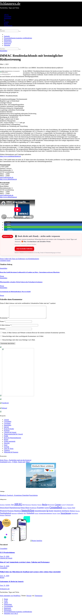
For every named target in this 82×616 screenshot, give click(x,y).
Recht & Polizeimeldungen (12, 438)
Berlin (6, 24)
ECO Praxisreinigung (7, 552)
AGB (6, 601)
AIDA (6, 602)
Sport (5, 445)
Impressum (7, 43)
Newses (28, 595)
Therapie (54, 513)
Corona (6, 22)
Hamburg (65, 507)
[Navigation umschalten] (1, 29)
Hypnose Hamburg (14, 511)
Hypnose (3, 511)
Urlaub (58, 513)
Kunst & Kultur (9, 429)
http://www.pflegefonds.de (8, 179)
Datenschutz (8, 41)
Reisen (6, 439)
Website (2, 329)
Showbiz (7, 443)
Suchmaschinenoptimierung (45, 513)
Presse (2, 276)
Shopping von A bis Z (11, 613)
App (12, 504)
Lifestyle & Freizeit (10, 432)
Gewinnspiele (8, 606)
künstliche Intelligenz (62, 511)
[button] (7, 222)
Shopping (7, 45)
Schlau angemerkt (9, 441)
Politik (6, 436)
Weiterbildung (75, 513)
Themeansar (38, 595)
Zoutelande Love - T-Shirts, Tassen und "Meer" (15, 462)
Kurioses (7, 430)
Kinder (51, 511)
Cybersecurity (70, 504)
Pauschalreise (33, 495)
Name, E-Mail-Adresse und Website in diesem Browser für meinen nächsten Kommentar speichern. (33, 332)
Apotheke (7, 504)
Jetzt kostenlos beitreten (24, 249)
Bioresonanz (51, 504)
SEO (25, 513)
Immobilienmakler (40, 511)
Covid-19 (63, 504)
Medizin (72, 511)
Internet (6, 427)
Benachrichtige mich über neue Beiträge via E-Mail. (18, 340)
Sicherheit (30, 513)
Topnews (7, 450)
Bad (24, 504)
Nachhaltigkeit (5, 513)
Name (2, 321)
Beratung (40, 504)
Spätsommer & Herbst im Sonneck (12, 581)
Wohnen (2, 515)
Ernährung (33, 508)
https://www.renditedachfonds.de (10, 156)
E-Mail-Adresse (5, 325)
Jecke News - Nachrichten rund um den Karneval (15, 460)
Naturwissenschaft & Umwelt (13, 434)
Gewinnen (7, 423)
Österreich (8, 515)
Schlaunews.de (10, 3)
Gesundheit (7, 16)
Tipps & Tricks (8, 448)
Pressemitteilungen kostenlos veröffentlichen (18, 38)
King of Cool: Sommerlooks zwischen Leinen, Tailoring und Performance (25, 562)
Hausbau (69, 508)
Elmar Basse (25, 508)
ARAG (6, 15)
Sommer (36, 513)
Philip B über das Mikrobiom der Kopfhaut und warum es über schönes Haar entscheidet (30, 572)
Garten (46, 508)
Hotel (73, 508)
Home (6, 599)
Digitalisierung (14, 508)
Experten (40, 508)
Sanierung (14, 513)
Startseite (7, 36)
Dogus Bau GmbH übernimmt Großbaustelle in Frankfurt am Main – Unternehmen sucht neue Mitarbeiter (30, 272)
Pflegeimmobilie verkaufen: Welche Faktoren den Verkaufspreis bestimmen (21, 282)
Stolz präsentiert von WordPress (10, 595)
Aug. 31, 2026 (4, 556)
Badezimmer (28, 504)
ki (4, 20)
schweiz (20, 513)
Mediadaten (7, 40)
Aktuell (6, 420)
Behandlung (34, 504)
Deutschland (4, 508)
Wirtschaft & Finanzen (11, 452)
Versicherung (8, 25)
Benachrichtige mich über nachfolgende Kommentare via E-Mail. (23, 336)
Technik (6, 447)
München (77, 511)
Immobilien (7, 18)
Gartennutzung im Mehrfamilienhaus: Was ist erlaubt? (15, 291)
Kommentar (4, 318)
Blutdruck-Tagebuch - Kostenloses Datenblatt (14, 495)
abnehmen (2, 504)
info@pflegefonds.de (6, 177)
